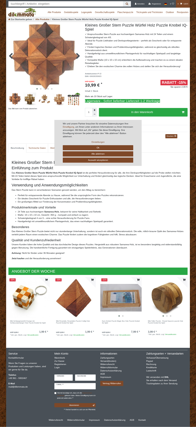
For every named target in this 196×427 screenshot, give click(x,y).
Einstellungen (98, 142)
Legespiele (86, 12)
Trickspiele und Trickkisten (149, 12)
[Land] (165, 4)
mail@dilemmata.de (18, 386)
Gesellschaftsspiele (105, 12)
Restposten (182, 12)
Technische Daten (37, 148)
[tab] (17, 148)
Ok (98, 147)
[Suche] (127, 4)
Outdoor (170, 12)
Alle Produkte (54, 12)
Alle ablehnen (98, 154)
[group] (167, 297)
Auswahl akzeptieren (98, 160)
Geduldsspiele (71, 12)
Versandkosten (32, 335)
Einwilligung (68, 127)
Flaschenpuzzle (125, 12)
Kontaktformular (16, 358)
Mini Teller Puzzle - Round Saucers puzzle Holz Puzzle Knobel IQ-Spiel (165, 322)
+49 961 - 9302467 (17, 378)
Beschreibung (17, 148)
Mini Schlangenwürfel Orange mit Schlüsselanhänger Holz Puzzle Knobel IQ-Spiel (28, 322)
